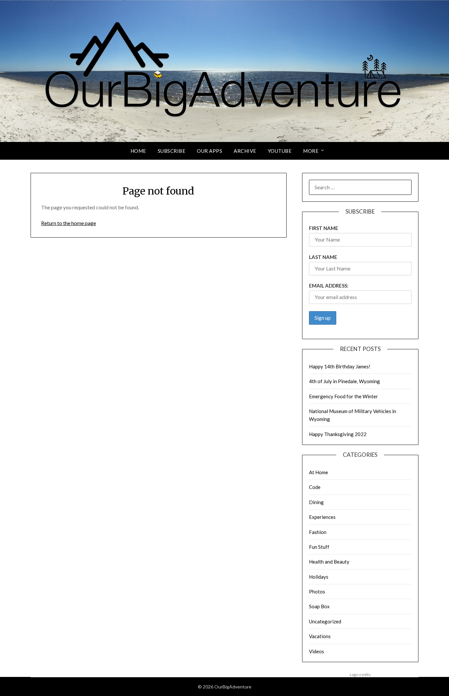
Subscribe (172, 151)
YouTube (280, 151)
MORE (311, 151)
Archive (245, 151)
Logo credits (360, 674)
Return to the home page (68, 223)
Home (138, 151)
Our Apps (209, 151)
